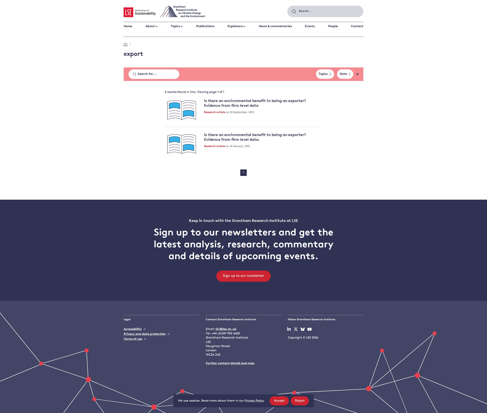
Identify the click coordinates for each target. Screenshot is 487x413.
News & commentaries (275, 26)
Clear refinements (357, 74)
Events (310, 26)
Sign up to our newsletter (243, 276)
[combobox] (325, 11)
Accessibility (133, 329)
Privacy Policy (254, 400)
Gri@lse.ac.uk (226, 329)
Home (128, 26)
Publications (205, 26)
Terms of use (133, 339)
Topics (175, 26)
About (150, 26)
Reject (302, 402)
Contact (357, 26)
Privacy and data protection (145, 334)
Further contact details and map (230, 363)
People (333, 26)
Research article (215, 112)
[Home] (125, 44)
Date (343, 74)
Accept (281, 402)
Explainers (235, 26)
